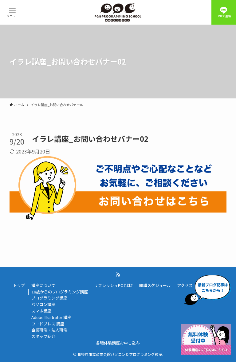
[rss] (118, 274)
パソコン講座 (43, 304)
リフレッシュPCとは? (113, 285)
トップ (19, 285)
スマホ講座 (41, 311)
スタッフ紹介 (43, 336)
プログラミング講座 (49, 298)
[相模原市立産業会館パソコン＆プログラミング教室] (118, 12)
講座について (43, 285)
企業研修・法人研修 (49, 330)
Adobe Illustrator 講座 (51, 317)
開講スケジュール (155, 285)
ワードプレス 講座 (47, 324)
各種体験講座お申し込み (118, 343)
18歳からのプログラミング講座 (60, 292)
